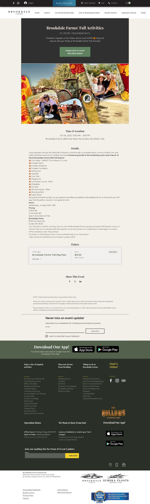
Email (48, 327)
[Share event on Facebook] (70, 281)
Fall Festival (28, 401)
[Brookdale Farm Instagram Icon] (117, 380)
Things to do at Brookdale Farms (90, 365)
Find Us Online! (114, 365)
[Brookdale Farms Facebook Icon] (110, 380)
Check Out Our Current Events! (35, 437)
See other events (75, 53)
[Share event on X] (75, 281)
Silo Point (61, 384)
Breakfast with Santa (32, 386)
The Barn (62, 381)
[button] (128, 3)
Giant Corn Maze (30, 406)
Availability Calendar (66, 389)
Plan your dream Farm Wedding (65, 365)
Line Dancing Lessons (32, 381)
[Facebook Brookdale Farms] (13, 3)
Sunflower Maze (30, 411)
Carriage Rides (88, 394)
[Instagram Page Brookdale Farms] (18, 3)
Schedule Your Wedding (67, 386)
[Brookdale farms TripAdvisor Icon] (123, 380)
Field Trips (87, 396)
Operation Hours (32, 422)
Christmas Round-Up (32, 391)
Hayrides (86, 391)
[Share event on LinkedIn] (80, 281)
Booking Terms (28, 493)
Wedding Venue (64, 379)
